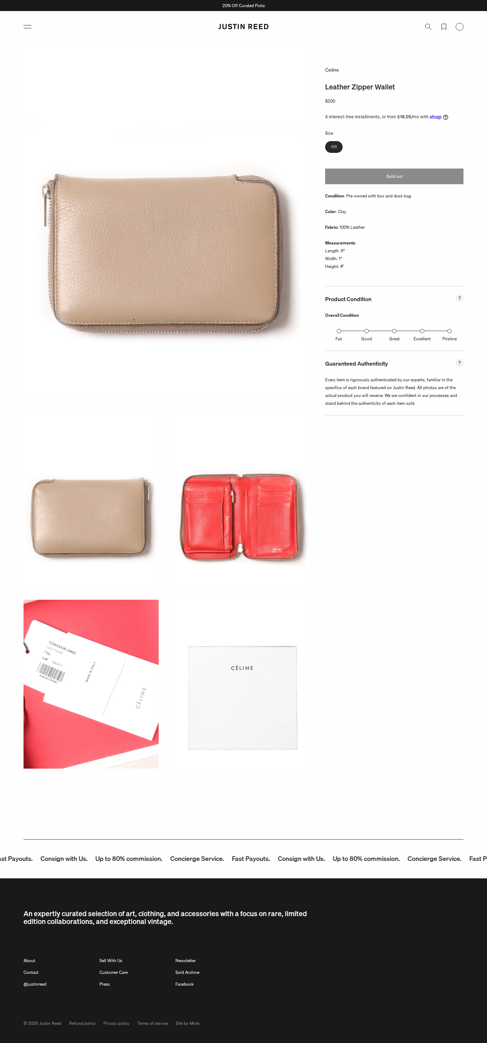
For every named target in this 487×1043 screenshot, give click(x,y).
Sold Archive (187, 972)
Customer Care (113, 972)
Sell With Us (110, 960)
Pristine (449, 338)
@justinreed (35, 984)
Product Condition (348, 299)
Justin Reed (50, 1023)
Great (394, 338)
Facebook (184, 984)
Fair (338, 338)
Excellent (422, 338)
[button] (27, 27)
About (29, 960)
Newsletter (185, 960)
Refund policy (82, 1023)
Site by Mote (187, 1023)
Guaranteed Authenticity (356, 363)
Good (366, 338)
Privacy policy (116, 1023)
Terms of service (152, 1023)
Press (104, 984)
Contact (31, 972)
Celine (332, 70)
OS (337, 148)
